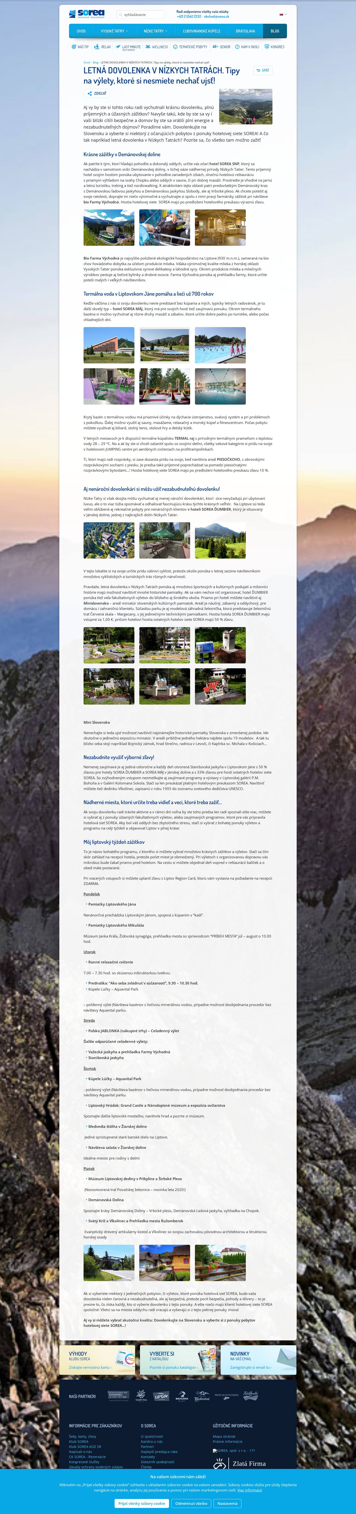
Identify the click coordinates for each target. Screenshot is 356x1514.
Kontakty (148, 1456)
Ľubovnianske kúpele (201, 31)
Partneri (147, 1446)
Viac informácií (249, 1490)
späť (265, 70)
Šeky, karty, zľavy (82, 1436)
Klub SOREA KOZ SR (85, 1446)
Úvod (81, 31)
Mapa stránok (224, 1436)
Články (146, 1467)
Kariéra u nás (152, 1441)
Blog (275, 31)
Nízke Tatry (154, 31)
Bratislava (245, 31)
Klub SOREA (78, 1441)
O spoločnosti (152, 1436)
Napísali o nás (80, 1451)
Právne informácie (227, 1441)
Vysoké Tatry (112, 31)
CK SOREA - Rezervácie (87, 1456)
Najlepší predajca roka (159, 1451)
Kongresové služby (84, 1462)
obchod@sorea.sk (216, 16)
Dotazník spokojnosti (157, 1462)
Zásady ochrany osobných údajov (96, 1467)
